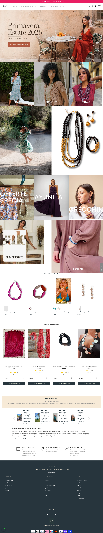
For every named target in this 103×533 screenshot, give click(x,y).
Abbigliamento (80, 493)
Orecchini (79, 490)
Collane (79, 485)
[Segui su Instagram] (51, 514)
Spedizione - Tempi (9, 488)
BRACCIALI (28, 6)
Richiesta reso (8, 485)
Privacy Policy (48, 490)
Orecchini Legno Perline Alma (85, 312)
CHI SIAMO (62, 6)
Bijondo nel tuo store (50, 488)
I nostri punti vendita (50, 485)
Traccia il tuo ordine (9, 482)
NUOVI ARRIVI (13, 6)
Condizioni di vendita (50, 493)
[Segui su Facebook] (47, 514)
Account (7, 493)
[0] (99, 6)
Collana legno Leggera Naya (12, 312)
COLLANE (21, 6)
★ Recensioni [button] (101, 268)
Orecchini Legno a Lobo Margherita (62, 312)
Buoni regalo (80, 482)
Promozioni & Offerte (82, 480)
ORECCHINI (35, 6)
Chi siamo (47, 480)
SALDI (56, 6)
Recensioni (47, 482)
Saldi (78, 501)
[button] (14, 418)
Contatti (7, 490)
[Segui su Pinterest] (55, 514)
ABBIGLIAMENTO (44, 6)
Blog (46, 495)
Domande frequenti (9, 480)
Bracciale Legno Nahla (35, 312)
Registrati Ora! (51, 472)
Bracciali (79, 488)
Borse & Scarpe (80, 498)
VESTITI (52, 6)
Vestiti (78, 495)
